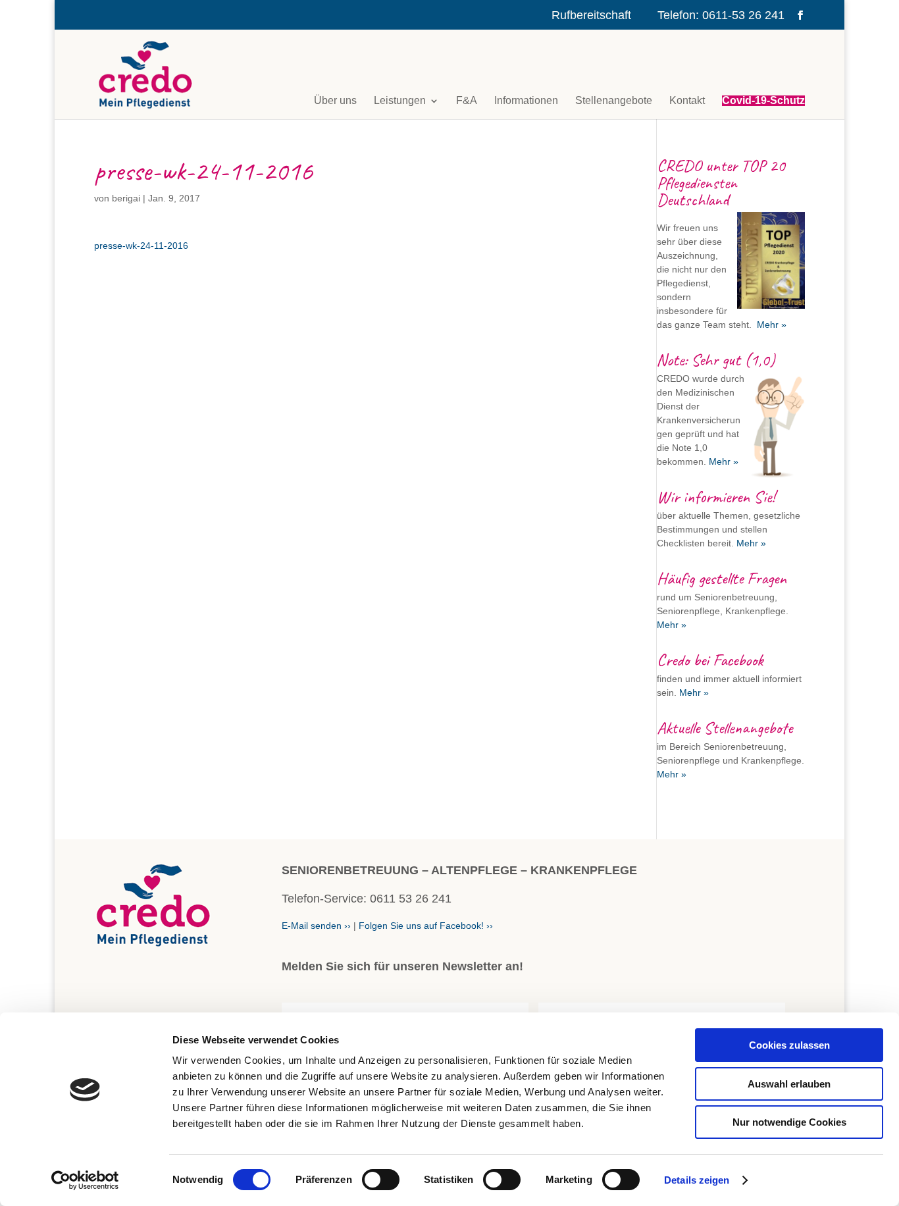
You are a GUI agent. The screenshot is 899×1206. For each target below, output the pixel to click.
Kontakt (687, 100)
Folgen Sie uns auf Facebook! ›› (426, 925)
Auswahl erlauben (789, 1083)
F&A (466, 100)
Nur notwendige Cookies (789, 1122)
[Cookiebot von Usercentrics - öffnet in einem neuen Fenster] (85, 1180)
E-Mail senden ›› (316, 925)
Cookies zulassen (789, 1045)
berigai (126, 198)
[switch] (380, 1179)
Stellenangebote (613, 100)
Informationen (526, 100)
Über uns (335, 100)
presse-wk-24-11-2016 (141, 245)
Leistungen (400, 100)
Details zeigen (696, 1180)
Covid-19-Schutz (763, 100)
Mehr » (770, 324)
